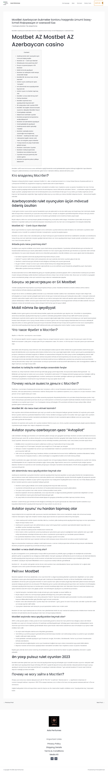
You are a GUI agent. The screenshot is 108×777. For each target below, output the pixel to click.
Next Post (100, 702)
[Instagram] (56, 758)
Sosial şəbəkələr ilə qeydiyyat (26, 124)
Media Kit (54, 754)
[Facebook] (52, 758)
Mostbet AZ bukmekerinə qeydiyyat (28, 122)
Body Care (88, 3)
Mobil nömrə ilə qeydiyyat (25, 70)
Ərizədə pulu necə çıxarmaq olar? (27, 63)
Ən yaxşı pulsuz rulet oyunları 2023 (27, 105)
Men (73, 3)
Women (79, 3)
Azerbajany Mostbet (19, 26)
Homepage (65, 3)
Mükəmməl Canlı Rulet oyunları (26, 115)
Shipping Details (54, 747)
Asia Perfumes (15, 3)
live (90, 222)
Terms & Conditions (54, 751)
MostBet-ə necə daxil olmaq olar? (27, 96)
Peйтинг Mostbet (22, 98)
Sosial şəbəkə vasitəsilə (24, 112)
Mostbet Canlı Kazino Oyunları (26, 147)
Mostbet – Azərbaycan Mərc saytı (27, 136)
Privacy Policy (54, 743)
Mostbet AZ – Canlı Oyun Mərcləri (27, 61)
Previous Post (9, 702)
